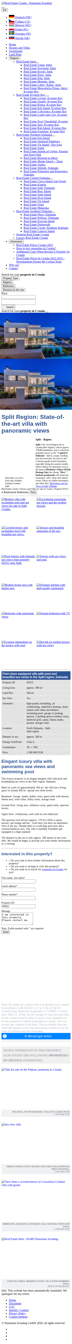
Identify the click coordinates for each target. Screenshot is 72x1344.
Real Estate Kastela (35, 184)
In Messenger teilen (38, 1036)
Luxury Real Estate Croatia (32, 237)
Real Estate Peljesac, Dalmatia (41, 217)
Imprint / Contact (19, 1310)
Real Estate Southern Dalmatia (34, 211)
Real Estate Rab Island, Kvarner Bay (45, 128)
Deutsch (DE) (22, 17)
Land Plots (15, 54)
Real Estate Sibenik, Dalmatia (41, 168)
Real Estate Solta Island (37, 194)
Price (4, 293)
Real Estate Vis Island (36, 201)
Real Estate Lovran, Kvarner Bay (43, 98)
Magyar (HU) (22, 25)
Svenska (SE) (22, 33)
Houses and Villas (19, 47)
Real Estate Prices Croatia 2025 (34, 245)
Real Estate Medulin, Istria (39, 81)
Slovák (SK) (22, 38)
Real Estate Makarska (36, 207)
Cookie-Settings (18, 1316)
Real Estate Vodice (35, 164)
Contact (13, 268)
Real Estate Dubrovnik (37, 224)
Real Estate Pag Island (37, 138)
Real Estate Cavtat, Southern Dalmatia (46, 227)
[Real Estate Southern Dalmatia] (53, 212)
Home (12, 44)
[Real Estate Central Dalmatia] (51, 179)
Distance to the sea (13, 290)
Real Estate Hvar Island (37, 197)
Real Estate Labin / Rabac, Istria (42, 84)
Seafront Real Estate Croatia (32, 234)
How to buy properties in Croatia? (36, 248)
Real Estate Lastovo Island (39, 231)
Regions (14, 58)
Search (10, 307)
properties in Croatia (52, 869)
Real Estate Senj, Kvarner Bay (41, 124)
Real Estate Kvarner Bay (31, 94)
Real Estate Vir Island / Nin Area (43, 144)
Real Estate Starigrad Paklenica (42, 141)
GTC (12, 1306)
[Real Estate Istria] (37, 62)
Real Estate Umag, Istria (38, 64)
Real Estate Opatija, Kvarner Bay (43, 101)
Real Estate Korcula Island (39, 221)
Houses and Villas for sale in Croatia (36, 489)
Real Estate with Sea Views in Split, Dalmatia (52, 484)
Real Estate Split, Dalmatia (39, 188)
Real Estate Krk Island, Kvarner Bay (45, 108)
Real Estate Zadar (34, 148)
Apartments (15, 51)
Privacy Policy (17, 1313)
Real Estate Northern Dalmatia (34, 134)
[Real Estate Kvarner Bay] (47, 95)
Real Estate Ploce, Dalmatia (40, 214)
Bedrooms (8, 286)
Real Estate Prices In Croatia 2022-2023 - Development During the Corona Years (40, 260)
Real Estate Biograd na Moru (41, 158)
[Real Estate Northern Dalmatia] (53, 135)
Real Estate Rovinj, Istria (38, 71)
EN (4, 10)
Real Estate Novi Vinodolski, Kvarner (46, 121)
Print (33, 492)
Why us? (14, 265)
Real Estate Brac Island (37, 191)
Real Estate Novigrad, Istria (40, 68)
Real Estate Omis (34, 204)
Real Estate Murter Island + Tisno (43, 161)
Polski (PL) (21, 29)
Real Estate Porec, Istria (37, 74)
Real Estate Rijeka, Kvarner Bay (43, 104)
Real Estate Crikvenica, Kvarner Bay (45, 111)
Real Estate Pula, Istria (37, 78)
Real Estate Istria (26, 61)
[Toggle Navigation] (2, 7)
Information (16, 241)
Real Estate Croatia (9, 489)
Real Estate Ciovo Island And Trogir (45, 181)
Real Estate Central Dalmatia (33, 178)
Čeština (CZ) (22, 21)
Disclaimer (15, 1303)
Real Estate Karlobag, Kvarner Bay (44, 131)
